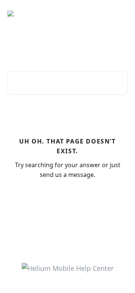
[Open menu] (121, 13)
